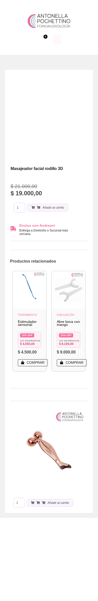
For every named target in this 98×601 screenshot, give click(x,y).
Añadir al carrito (53, 207)
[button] (57, 39)
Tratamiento (27, 314)
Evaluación (65, 314)
